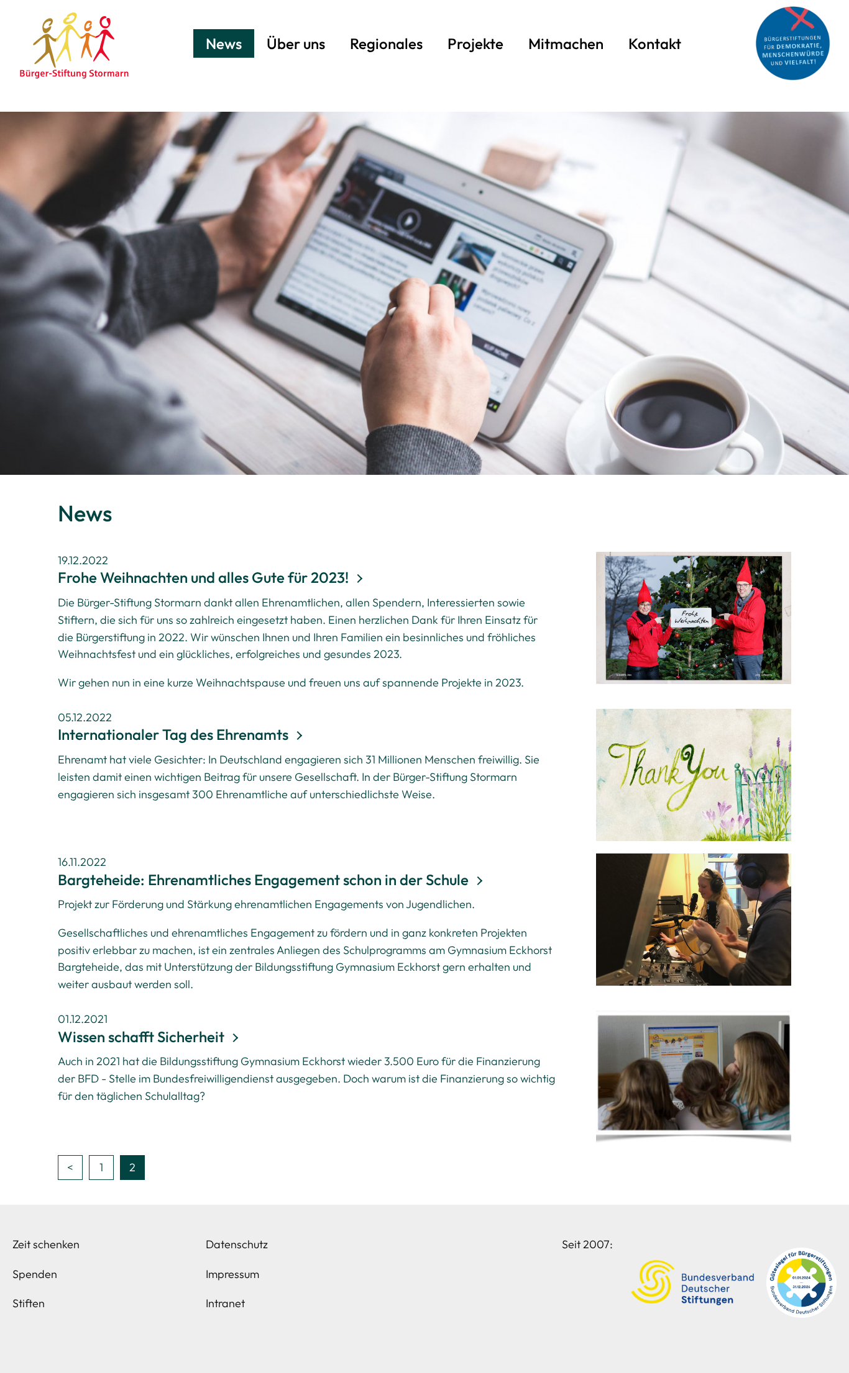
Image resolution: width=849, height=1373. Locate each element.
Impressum (232, 1274)
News (224, 43)
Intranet (225, 1303)
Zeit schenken (46, 1244)
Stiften (28, 1303)
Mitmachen (565, 43)
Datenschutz (237, 1244)
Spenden (34, 1274)
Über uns (296, 43)
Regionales (386, 43)
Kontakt (654, 43)
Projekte (475, 43)
